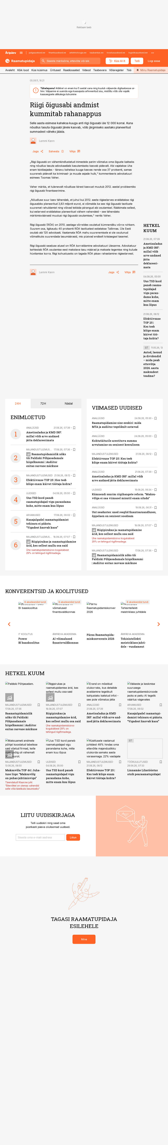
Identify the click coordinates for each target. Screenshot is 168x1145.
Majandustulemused (39, 449)
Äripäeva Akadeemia (64, 634)
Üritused (55, 70)
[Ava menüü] (21, 52)
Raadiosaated (71, 70)
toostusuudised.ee (116, 52)
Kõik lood (23, 70)
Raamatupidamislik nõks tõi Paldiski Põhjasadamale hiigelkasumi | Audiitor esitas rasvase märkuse (117, 559)
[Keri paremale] (159, 624)
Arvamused (33, 515)
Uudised (31, 493)
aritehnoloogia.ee (77, 52)
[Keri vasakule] (9, 624)
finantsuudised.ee (57, 52)
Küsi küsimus (39, 70)
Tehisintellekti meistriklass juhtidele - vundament (133, 642)
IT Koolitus (25, 634)
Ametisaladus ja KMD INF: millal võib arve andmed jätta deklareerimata (152, 255)
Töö (128, 70)
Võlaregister (116, 70)
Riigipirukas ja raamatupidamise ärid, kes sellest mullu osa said (63, 717)
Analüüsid (32, 427)
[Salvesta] (74, 428)
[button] (40, 837)
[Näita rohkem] (152, 52)
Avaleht (10, 70)
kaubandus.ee (97, 52)
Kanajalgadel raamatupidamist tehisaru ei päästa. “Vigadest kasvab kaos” (47, 523)
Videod (86, 70)
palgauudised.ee (37, 52)
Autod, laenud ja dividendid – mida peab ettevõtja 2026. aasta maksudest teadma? (152, 364)
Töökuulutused (137, 761)
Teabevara (99, 70)
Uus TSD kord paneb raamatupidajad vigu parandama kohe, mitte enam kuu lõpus (152, 292)
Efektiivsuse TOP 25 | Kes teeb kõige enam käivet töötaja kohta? (101, 774)
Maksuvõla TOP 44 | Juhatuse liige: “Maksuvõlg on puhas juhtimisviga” (22, 774)
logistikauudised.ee (138, 52)
